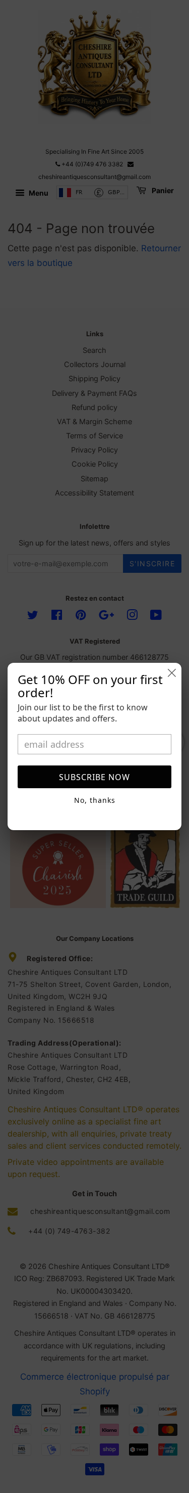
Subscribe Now (94, 777)
